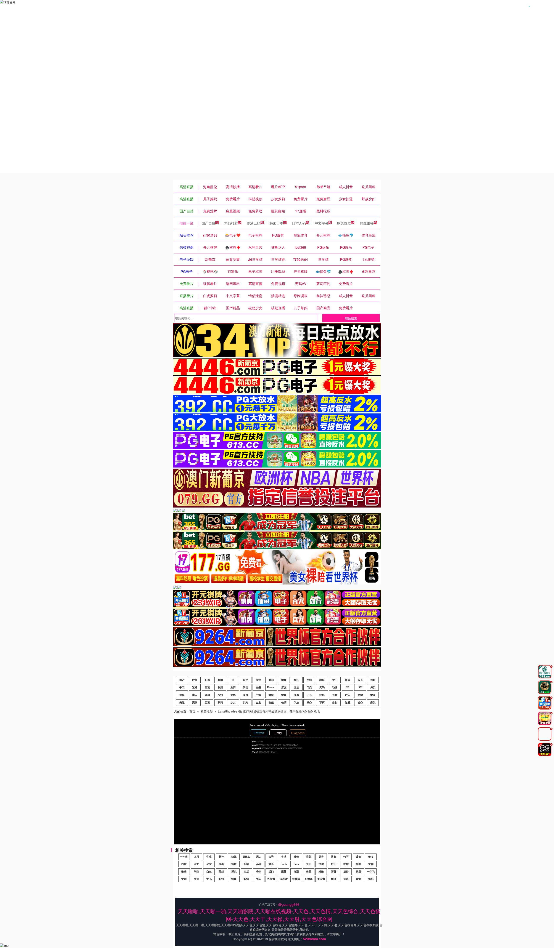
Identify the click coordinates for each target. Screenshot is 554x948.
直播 (245, 695)
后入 (347, 695)
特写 (346, 856)
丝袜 (347, 680)
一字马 (371, 871)
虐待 (346, 871)
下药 (322, 702)
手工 (182, 687)
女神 (371, 864)
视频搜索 (351, 318)
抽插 (346, 864)
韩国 (220, 680)
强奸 (372, 680)
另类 (372, 687)
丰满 (283, 856)
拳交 (309, 702)
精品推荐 (231, 223)
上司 (196, 856)
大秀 (271, 856)
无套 (334, 695)
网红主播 (367, 223)
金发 (258, 702)
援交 (360, 702)
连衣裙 (284, 879)
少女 (233, 702)
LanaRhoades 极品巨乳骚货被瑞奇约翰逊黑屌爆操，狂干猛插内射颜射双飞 (269, 711)
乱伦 (245, 702)
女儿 (209, 879)
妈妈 (246, 879)
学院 (196, 871)
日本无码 (299, 223)
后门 (271, 871)
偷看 (221, 864)
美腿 (182, 702)
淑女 (196, 864)
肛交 (284, 687)
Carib (283, 864)
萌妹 (234, 856)
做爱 (347, 702)
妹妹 (234, 879)
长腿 (246, 864)
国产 (182, 680)
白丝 (209, 871)
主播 (258, 687)
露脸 (333, 856)
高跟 (194, 702)
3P (347, 687)
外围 (358, 864)
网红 (245, 687)
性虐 (321, 864)
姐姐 (221, 879)
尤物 (360, 695)
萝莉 (271, 680)
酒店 (271, 864)
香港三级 (254, 223)
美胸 (296, 695)
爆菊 (358, 856)
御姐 (271, 702)
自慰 (334, 702)
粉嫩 (321, 871)
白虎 (184, 864)
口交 (309, 687)
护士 (334, 680)
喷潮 (296, 871)
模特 (322, 680)
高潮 (258, 864)
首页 (192, 711)
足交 (296, 687)
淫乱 (234, 871)
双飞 (360, 680)
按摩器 (296, 879)
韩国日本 (276, 223)
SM (360, 687)
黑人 (258, 856)
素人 (194, 695)
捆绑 (333, 879)
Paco (296, 864)
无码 (322, 687)
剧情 (233, 687)
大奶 (233, 695)
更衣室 (321, 879)
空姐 (309, 680)
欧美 (194, 680)
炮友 (371, 856)
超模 (207, 695)
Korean (271, 687)
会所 (258, 871)
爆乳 (372, 702)
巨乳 (207, 687)
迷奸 (194, 687)
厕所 (358, 871)
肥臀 (283, 871)
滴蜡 (234, 864)
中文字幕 (322, 223)
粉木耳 (308, 879)
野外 (221, 856)
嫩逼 (372, 695)
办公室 (271, 879)
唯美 (308, 856)
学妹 (284, 680)
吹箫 (358, 879)
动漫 (334, 687)
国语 (333, 871)
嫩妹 (271, 695)
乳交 (296, 702)
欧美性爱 (344, 223)
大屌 (196, 879)
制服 (220, 687)
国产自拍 (208, 223)
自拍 (245, 680)
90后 (246, 871)
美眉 (308, 871)
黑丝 (221, 871)
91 (233, 680)
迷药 (346, 879)
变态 (308, 864)
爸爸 (258, 879)
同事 (182, 695)
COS (309, 695)
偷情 (284, 702)
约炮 (322, 695)
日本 (207, 680)
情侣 (296, 680)
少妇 (220, 695)
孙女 (209, 864)
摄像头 (246, 856)
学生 (209, 856)
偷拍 (258, 680)
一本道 (184, 856)
